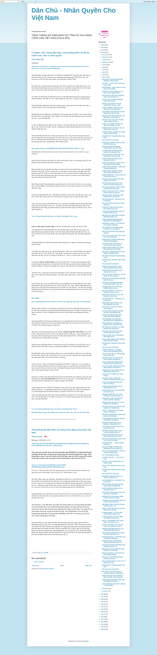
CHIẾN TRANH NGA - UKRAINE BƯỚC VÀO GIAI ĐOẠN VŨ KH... (112, 350)
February (105, 588)
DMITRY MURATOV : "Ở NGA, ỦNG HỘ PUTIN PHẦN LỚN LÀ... (113, 175)
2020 (102, 599)
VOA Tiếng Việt (38, 59)
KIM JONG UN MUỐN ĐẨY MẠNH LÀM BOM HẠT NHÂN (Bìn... (113, 415)
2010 (102, 624)
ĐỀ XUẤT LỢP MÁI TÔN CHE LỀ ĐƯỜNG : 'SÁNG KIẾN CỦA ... (112, 423)
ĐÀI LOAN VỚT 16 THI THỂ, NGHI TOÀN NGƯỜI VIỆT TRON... (112, 331)
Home (62, 565)
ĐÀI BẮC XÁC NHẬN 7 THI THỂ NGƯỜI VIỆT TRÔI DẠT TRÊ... (111, 104)
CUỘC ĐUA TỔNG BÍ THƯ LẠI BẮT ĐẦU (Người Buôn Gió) (112, 208)
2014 (102, 614)
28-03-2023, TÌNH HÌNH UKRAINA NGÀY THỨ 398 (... (112, 382)
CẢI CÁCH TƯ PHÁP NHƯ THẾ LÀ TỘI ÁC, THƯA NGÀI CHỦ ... (113, 236)
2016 (102, 609)
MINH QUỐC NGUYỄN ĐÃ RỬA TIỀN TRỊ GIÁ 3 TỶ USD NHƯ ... (113, 549)
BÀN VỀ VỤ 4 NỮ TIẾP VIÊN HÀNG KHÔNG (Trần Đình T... (112, 557)
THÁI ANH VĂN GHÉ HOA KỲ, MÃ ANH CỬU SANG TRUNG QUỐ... (112, 183)
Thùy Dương (37, 436)
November (105, 57)
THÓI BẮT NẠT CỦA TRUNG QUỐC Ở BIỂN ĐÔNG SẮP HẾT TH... (113, 370)
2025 (102, 47)
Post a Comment (39, 562)
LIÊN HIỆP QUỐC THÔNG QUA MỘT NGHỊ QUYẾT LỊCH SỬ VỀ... (113, 195)
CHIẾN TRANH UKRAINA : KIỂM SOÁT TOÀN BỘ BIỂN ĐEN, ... (113, 167)
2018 (102, 604)
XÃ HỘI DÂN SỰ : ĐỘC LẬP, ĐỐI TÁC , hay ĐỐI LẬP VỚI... (113, 427)
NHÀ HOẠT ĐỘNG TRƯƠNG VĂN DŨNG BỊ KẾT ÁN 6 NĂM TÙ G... (112, 447)
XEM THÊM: (35, 298)
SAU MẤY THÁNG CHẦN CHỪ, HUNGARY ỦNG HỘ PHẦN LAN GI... (113, 378)
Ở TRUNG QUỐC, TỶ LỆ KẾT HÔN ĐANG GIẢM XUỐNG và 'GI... (112, 513)
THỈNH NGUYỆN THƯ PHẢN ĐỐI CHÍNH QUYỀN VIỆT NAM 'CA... (112, 541)
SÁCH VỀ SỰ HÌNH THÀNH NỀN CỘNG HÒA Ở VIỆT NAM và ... (112, 315)
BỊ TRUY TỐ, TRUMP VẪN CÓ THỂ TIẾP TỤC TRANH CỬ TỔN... (112, 124)
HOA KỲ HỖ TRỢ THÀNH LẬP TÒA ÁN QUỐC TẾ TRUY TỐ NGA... (113, 275)
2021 (102, 596)
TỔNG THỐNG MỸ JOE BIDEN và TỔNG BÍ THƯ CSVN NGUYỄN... (112, 323)
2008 (102, 629)
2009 (102, 626)
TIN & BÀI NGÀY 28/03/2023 (110, 347)
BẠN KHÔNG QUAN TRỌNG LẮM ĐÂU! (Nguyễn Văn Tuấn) (112, 303)
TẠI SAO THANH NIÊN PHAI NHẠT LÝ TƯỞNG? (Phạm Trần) (113, 212)
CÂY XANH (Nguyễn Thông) (110, 455)
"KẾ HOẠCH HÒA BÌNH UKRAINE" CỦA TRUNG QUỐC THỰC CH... (112, 283)
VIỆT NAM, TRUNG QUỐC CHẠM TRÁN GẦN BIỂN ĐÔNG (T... (112, 431)
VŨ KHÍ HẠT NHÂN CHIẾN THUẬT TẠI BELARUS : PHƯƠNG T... (113, 493)
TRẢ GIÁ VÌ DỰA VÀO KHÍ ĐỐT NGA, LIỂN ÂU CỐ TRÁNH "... (113, 179)
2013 (102, 617)
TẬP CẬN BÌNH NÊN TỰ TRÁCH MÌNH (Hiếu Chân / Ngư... (113, 354)
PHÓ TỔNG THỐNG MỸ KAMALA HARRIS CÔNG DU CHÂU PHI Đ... (113, 572)
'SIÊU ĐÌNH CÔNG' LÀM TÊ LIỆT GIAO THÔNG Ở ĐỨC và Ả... (113, 505)
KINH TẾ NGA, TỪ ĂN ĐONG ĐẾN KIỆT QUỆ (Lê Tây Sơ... (113, 279)
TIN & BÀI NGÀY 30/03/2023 (110, 140)
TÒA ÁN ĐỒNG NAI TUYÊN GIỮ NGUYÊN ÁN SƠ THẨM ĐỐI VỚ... (112, 319)
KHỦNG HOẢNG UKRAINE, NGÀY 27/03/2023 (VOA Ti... (112, 489)
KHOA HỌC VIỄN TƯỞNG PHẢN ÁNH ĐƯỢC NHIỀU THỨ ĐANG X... (113, 366)
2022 (102, 594)
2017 (102, 606)
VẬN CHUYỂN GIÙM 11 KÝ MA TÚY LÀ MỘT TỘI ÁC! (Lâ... (113, 561)
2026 (102, 45)
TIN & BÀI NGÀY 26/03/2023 (110, 569)
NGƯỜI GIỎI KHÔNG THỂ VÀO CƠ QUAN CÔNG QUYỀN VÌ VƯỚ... (112, 435)
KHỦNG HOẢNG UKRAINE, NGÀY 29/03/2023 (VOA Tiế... (112, 271)
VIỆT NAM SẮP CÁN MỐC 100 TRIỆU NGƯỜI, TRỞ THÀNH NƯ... (113, 327)
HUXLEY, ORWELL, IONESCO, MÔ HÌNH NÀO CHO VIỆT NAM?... (112, 108)
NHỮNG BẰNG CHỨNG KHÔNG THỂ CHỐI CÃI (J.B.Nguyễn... (113, 240)
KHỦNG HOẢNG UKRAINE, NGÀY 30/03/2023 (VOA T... (112, 159)
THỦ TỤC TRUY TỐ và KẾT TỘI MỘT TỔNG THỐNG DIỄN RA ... (113, 120)
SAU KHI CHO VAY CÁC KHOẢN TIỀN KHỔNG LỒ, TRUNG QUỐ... (113, 407)
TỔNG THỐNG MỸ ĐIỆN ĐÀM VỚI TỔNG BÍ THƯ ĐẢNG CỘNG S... (112, 220)
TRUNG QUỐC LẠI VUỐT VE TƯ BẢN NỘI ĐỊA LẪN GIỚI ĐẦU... (113, 403)
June (104, 69)
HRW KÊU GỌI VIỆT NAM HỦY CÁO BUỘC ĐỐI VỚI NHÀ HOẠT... (112, 529)
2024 (102, 50)
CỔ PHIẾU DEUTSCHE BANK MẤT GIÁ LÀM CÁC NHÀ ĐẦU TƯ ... (113, 501)
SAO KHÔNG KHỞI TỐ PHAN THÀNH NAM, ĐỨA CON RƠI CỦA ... (113, 112)
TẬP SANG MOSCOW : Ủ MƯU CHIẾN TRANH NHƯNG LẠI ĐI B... (113, 187)
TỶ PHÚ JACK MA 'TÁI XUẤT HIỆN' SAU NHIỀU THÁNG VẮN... (112, 517)
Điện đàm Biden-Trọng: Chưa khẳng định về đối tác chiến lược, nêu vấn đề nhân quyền (60, 412)
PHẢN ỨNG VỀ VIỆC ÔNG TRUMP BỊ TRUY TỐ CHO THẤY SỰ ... (113, 96)
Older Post (88, 565)
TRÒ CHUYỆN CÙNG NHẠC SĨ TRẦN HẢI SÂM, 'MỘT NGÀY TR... (113, 533)
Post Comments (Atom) (46, 568)
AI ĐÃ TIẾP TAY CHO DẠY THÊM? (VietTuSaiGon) (112, 307)
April (103, 74)
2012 (102, 619)
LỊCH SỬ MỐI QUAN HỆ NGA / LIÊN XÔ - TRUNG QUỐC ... (113, 584)
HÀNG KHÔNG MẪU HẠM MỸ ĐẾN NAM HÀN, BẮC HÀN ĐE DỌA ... (112, 362)
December (105, 54)
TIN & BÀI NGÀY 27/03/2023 (110, 473)
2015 (102, 611)
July (103, 67)
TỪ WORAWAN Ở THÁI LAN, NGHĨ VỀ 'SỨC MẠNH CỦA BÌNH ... (113, 419)
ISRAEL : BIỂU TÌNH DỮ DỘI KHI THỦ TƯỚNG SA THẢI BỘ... (113, 509)
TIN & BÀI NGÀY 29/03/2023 (110, 264)
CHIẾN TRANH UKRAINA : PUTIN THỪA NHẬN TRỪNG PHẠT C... (112, 171)
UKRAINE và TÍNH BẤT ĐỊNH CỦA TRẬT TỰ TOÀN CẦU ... (112, 476)
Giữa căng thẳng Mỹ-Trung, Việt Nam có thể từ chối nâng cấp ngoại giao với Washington (61, 301)
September (105, 62)
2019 (102, 601)
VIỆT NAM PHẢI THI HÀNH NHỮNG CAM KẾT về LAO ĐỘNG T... (112, 228)
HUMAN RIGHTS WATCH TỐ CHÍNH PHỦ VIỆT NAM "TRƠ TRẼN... (112, 248)
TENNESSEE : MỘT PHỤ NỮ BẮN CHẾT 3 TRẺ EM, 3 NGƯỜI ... (112, 399)
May (103, 72)
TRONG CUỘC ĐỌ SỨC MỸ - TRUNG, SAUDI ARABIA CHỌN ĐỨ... (113, 191)
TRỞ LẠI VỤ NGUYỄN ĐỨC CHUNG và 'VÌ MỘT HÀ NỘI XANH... (113, 451)
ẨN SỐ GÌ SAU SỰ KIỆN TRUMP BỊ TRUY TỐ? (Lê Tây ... (112, 100)
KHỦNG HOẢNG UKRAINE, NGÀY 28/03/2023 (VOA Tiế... (112, 387)
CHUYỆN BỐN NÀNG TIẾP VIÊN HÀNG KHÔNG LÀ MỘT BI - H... (113, 545)
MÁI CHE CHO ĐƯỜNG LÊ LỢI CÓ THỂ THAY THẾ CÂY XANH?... (113, 439)
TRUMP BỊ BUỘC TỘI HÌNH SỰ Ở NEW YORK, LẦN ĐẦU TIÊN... (113, 132)
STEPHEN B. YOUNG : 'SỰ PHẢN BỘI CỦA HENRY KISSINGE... (113, 224)
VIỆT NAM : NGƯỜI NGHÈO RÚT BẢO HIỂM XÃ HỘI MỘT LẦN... (113, 252)
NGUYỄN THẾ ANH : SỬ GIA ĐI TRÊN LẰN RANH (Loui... (113, 390)
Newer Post (35, 565)
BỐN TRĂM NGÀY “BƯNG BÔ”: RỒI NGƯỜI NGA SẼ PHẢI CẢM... (113, 155)
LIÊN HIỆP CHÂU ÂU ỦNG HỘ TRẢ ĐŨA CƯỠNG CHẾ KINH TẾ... (112, 358)
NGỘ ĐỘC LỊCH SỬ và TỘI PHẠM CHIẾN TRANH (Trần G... (112, 287)
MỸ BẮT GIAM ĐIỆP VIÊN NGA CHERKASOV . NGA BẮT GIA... (112, 147)
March (104, 77)
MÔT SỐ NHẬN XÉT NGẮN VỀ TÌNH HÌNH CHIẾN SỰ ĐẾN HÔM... (112, 484)
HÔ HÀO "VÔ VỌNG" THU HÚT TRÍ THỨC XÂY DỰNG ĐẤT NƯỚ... (112, 525)
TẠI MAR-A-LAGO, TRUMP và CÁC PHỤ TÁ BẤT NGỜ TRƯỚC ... (112, 92)
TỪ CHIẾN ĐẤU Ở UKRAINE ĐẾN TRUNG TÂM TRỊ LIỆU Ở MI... (112, 151)
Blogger (86, 641)
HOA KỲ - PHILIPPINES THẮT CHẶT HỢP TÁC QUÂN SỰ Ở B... (113, 521)
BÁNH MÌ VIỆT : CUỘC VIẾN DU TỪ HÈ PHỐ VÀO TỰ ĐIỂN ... (113, 88)
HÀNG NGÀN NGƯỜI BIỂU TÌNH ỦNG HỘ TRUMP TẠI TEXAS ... (113, 580)
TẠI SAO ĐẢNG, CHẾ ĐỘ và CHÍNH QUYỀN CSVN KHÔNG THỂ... (112, 311)
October (104, 59)
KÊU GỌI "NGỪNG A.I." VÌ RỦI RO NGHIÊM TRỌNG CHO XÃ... (112, 291)
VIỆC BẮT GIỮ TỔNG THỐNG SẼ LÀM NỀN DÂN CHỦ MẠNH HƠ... (113, 116)
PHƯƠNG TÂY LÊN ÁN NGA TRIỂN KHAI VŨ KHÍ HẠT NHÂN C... (112, 497)
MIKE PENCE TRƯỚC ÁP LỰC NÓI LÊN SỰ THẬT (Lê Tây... (112, 295)
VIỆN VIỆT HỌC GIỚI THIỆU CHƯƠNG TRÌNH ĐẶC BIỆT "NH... (113, 216)
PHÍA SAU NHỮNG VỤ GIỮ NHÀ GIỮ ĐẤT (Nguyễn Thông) (113, 553)
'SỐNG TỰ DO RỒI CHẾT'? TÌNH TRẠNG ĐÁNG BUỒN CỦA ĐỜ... (112, 267)
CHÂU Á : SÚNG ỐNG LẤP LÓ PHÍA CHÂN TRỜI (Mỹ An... (112, 411)
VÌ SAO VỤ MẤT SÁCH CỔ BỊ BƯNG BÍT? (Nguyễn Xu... (113, 335)
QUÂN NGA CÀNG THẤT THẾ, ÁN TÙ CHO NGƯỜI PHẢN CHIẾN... (113, 163)
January (105, 591)
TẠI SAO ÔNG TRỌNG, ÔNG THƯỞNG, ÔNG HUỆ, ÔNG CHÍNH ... (113, 340)
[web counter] (104, 32)
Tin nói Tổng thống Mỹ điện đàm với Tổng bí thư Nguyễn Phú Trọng (54, 216)
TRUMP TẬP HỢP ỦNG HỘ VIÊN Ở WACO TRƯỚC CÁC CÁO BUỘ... (112, 576)
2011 (102, 621)
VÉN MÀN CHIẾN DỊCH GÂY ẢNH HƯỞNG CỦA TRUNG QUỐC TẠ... (113, 395)
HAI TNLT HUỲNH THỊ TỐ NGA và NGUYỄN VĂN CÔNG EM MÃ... (112, 244)
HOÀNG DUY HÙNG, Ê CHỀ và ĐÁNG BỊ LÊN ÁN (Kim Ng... (113, 143)
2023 (102, 52)
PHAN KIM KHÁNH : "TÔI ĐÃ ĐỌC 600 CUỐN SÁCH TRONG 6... (113, 537)
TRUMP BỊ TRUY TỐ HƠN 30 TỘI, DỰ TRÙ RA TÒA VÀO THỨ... (113, 128)
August (104, 64)
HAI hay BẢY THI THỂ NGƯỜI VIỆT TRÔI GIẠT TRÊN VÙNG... (112, 80)
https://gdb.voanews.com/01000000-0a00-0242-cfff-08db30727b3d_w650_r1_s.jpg (58, 148)
